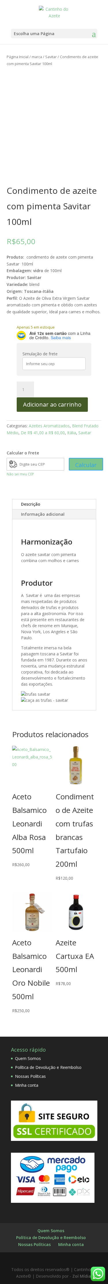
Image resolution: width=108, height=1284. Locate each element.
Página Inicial (18, 56)
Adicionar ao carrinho (52, 404)
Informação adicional (43, 514)
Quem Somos (28, 1058)
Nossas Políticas (30, 1076)
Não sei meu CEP (20, 474)
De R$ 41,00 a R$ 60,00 (43, 432)
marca (37, 56)
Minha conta (26, 1085)
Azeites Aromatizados (49, 425)
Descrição (30, 504)
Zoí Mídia (81, 1276)
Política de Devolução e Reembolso (48, 1067)
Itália (71, 432)
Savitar (51, 56)
